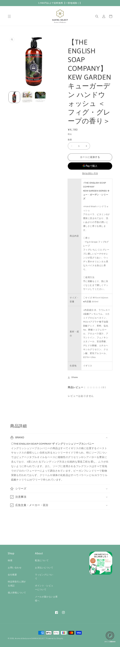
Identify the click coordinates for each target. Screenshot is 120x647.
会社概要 (12, 575)
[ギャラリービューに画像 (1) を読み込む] (14, 97)
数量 (70, 140)
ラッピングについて (44, 577)
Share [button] (74, 377)
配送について (42, 560)
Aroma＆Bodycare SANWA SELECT (30, 638)
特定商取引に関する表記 (17, 584)
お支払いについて (44, 568)
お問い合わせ (15, 568)
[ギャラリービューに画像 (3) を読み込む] (40, 97)
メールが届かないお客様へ (46, 599)
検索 (10, 560)
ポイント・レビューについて (44, 588)
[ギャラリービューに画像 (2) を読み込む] (27, 97)
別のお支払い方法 (90, 173)
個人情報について (17, 593)
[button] (9, 16)
